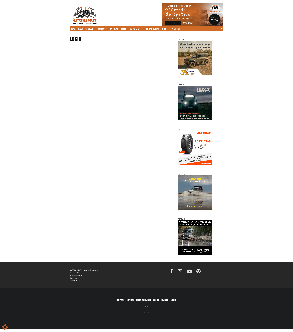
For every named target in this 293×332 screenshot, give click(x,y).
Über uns (156, 300)
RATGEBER (89, 28)
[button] (5, 327)
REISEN (80, 28)
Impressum (130, 300)
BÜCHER (124, 28)
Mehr (164, 28)
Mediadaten (120, 300)
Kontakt (173, 300)
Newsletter (164, 300)
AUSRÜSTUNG (102, 28)
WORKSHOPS (134, 28)
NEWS (73, 28)
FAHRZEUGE (114, 28)
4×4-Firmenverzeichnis (151, 28)
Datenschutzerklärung (143, 300)
